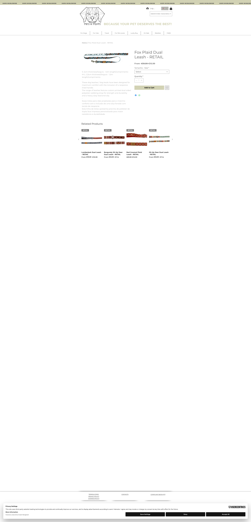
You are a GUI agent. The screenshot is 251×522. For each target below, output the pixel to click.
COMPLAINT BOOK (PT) (158, 494)
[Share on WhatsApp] (139, 95)
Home (84, 43)
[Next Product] (172, 139)
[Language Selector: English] (164, 8)
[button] (171, 8)
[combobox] (151, 72)
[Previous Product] (78, 139)
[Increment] (141, 80)
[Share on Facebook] (136, 95)
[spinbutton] (139, 80)
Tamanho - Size (141, 68)
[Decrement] (136, 80)
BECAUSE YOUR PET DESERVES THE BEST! (138, 24)
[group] (125, 143)
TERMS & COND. (94, 494)
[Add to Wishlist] (167, 88)
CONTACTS (124, 494)
